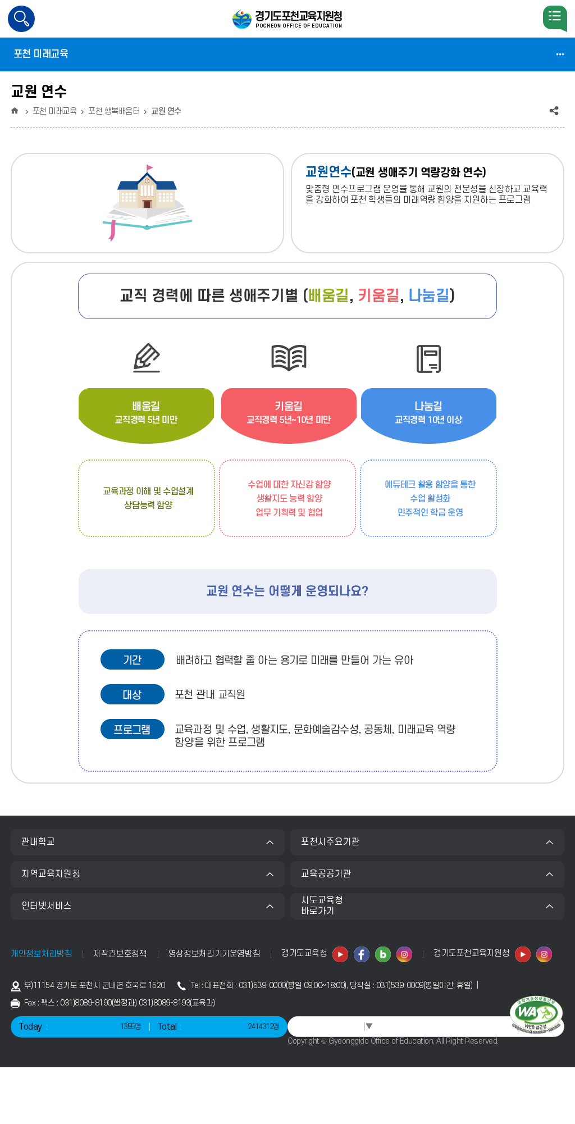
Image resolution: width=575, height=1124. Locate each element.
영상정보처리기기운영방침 (214, 954)
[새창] (340, 954)
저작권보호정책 (120, 954)
